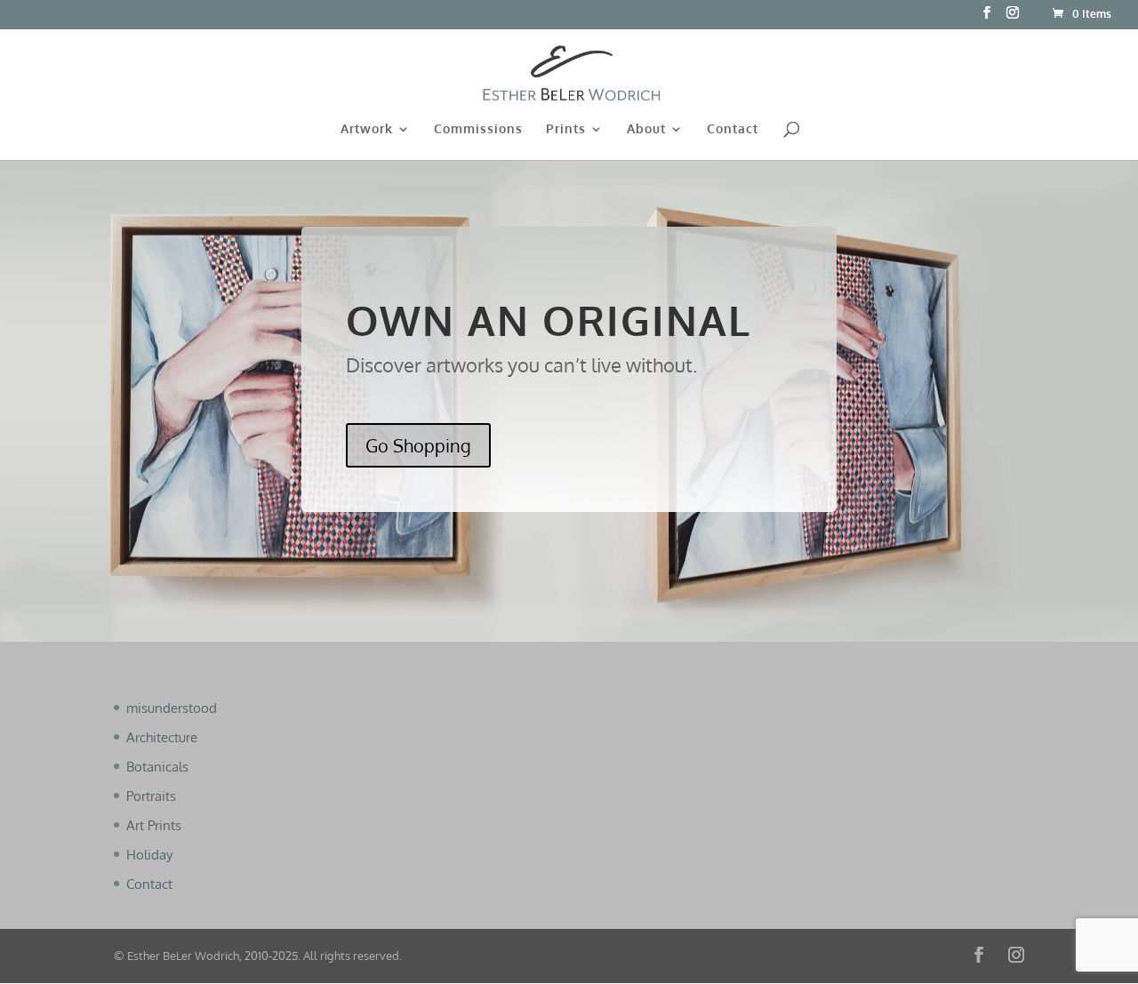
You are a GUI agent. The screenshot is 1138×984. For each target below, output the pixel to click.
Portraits (151, 796)
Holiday (149, 854)
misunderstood (171, 708)
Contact (732, 129)
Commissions (478, 129)
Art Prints (153, 825)
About (646, 129)
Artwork (367, 129)
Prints (566, 129)
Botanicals (157, 766)
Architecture (161, 737)
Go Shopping (418, 445)
